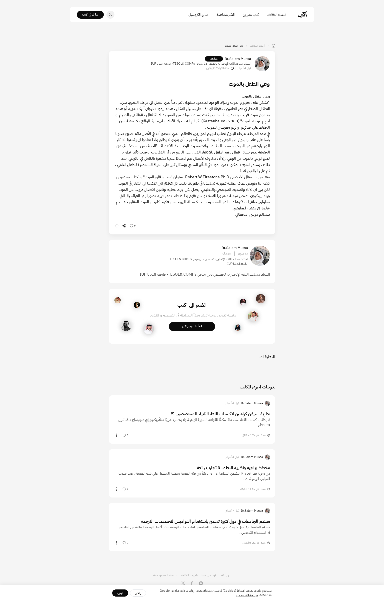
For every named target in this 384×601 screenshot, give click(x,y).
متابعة (214, 58)
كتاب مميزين (251, 14)
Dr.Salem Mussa (238, 59)
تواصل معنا (208, 575)
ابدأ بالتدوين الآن (192, 326)
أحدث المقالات (276, 14)
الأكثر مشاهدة (225, 14)
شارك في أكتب (90, 14)
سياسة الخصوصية (165, 575)
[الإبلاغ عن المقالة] (117, 226)
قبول (120, 593)
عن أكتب (225, 575)
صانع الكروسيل (198, 14)
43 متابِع (243, 254)
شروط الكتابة (189, 575)
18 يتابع (226, 254)
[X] (183, 583)
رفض (138, 593)
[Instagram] (201, 583)
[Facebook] (192, 583)
